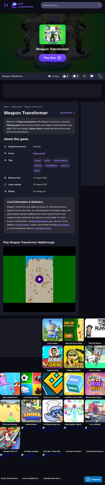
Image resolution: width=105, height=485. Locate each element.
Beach (37, 171)
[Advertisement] (52, 90)
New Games (23, 225)
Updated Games (43, 228)
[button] (99, 76)
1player (38, 161)
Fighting (38, 166)
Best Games (63, 225)
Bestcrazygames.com (42, 221)
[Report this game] (92, 76)
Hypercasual (16, 107)
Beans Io (65, 166)
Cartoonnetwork (61, 161)
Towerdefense (51, 166)
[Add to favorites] (84, 76)
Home (6, 107)
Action (47, 161)
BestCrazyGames (22, 5)
